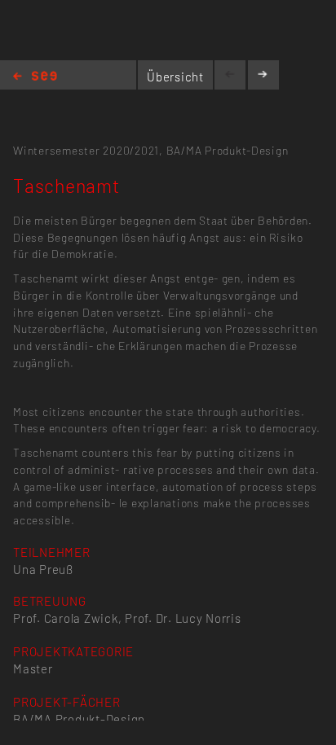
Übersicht (175, 76)
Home (35, 77)
